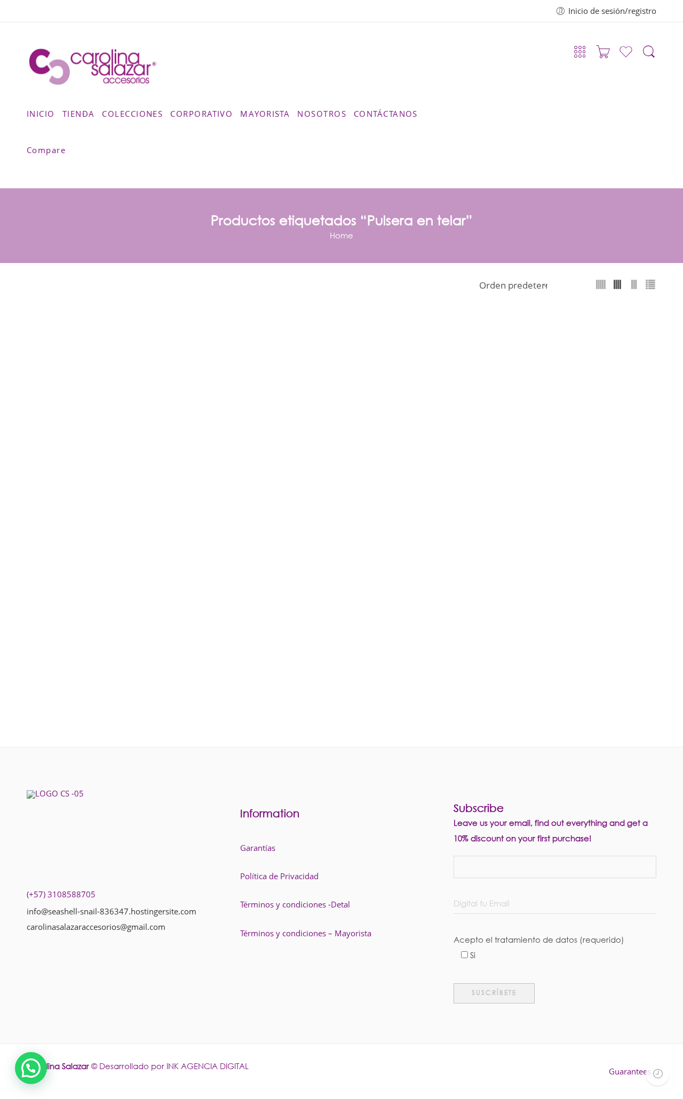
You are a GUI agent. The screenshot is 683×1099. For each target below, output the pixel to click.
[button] (31, 1068)
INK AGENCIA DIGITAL (207, 1066)
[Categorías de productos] (580, 55)
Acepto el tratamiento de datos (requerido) (539, 941)
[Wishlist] (625, 56)
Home (341, 235)
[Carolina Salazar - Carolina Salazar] (92, 63)
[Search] (648, 56)
